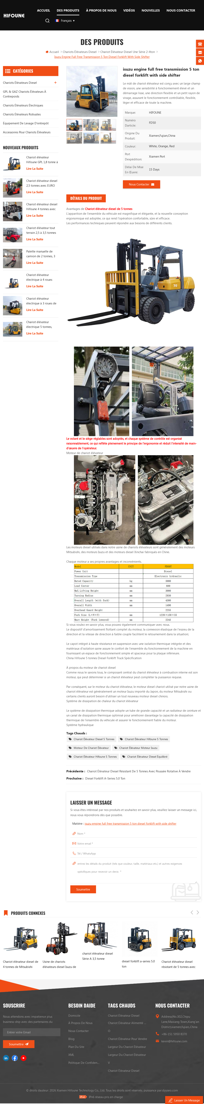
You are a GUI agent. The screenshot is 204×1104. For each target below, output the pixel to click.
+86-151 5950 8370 (174, 1034)
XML (71, 1055)
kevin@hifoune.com (174, 1041)
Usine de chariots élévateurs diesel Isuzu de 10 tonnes (50, 964)
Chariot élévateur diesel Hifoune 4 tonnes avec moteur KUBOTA (41, 206)
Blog (71, 1039)
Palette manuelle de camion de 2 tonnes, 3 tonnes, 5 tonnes (40, 253)
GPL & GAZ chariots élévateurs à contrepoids (24, 94)
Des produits (68, 10)
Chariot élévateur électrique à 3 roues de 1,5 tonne (41, 301)
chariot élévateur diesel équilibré (147, 756)
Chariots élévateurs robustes (22, 114)
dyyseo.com (170, 1090)
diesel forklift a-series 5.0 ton (105, 778)
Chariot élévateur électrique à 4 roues (39, 277)
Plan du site (76, 1047)
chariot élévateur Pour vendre (127, 1039)
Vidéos (129, 10)
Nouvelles (151, 10)
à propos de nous (101, 10)
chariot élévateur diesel (123, 1015)
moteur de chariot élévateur (91, 748)
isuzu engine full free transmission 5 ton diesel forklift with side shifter (130, 823)
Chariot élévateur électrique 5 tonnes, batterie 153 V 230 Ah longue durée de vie (40, 324)
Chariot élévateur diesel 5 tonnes (94, 739)
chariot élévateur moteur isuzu (138, 748)
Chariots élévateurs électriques (23, 105)
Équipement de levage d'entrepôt (26, 123)
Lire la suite (34, 169)
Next (198, 912)
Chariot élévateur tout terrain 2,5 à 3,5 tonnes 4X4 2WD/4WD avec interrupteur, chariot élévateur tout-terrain (41, 230)
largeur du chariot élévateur (127, 1047)
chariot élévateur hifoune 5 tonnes (146, 739)
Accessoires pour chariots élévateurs (26, 132)
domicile (74, 1015)
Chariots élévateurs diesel (80, 52)
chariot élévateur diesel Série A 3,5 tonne (89, 956)
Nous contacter (181, 10)
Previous (192, 912)
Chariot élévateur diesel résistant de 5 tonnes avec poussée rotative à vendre (139, 771)
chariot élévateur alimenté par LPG (128, 1023)
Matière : (124, 823)
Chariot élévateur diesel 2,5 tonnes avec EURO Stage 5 (41, 183)
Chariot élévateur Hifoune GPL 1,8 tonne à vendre (42, 159)
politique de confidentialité (84, 1063)
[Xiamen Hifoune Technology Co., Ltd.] (14, 15)
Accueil (43, 10)
